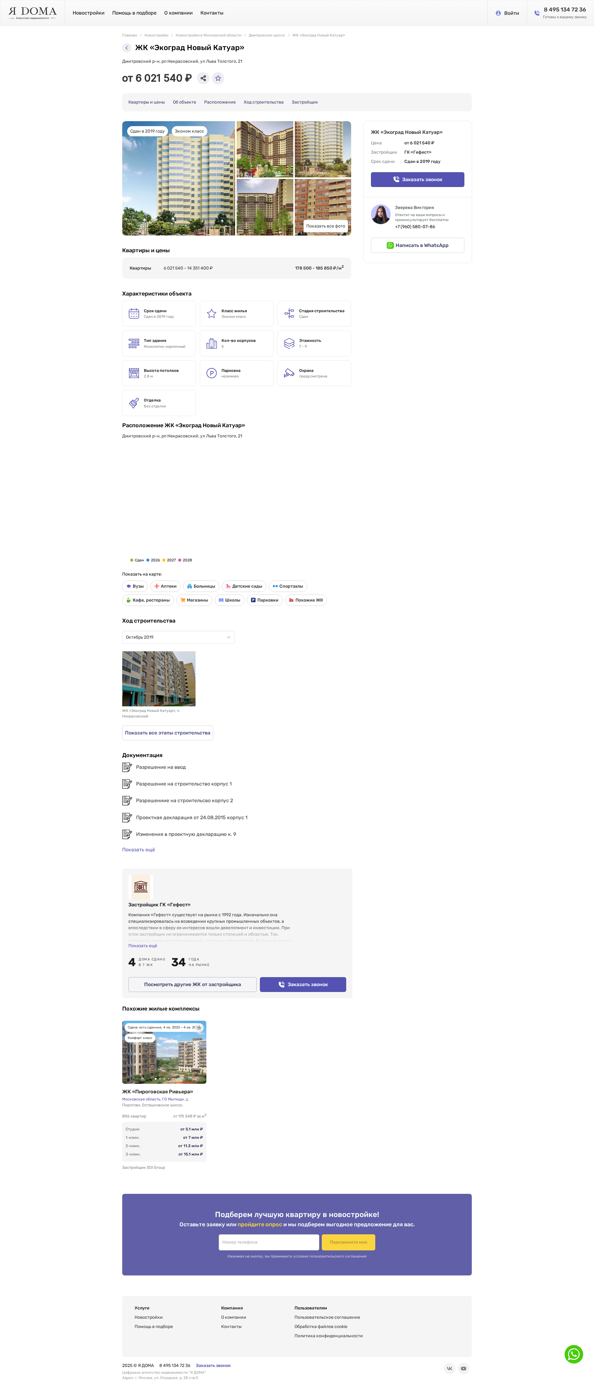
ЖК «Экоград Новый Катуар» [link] (318, 35)
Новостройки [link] (156, 35)
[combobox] (175, 637)
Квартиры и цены (146, 102)
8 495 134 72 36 (174, 1365)
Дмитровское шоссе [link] (267, 35)
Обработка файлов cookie (321, 1326)
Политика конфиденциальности (329, 1336)
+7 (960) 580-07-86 (415, 226)
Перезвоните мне (348, 1242)
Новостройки (89, 13)
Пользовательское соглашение (327, 1317)
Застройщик (305, 102)
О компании (178, 13)
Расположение (220, 102)
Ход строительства (264, 102)
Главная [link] (129, 35)
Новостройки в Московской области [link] (208, 35)
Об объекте (184, 102)
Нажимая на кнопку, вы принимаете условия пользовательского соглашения (297, 1256)
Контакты (211, 13)
